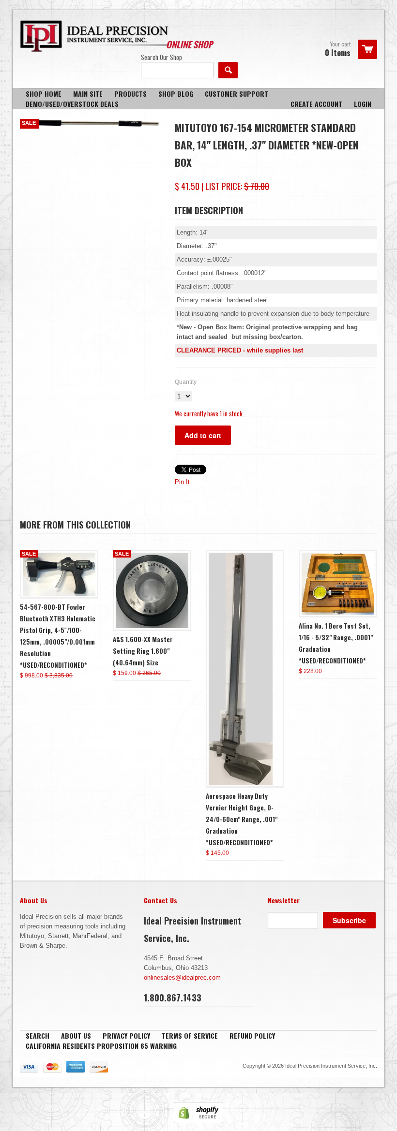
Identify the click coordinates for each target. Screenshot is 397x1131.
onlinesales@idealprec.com (182, 977)
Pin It (182, 481)
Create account (316, 104)
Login (362, 104)
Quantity (186, 382)
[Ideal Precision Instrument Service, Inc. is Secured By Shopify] (198, 1121)
